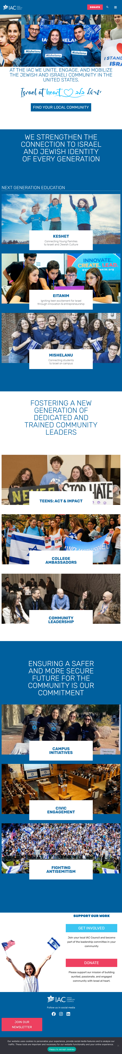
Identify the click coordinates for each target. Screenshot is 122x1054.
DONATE (95, 7)
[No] (118, 1045)
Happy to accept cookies (62, 1049)
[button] (107, 7)
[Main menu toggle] (115, 7)
